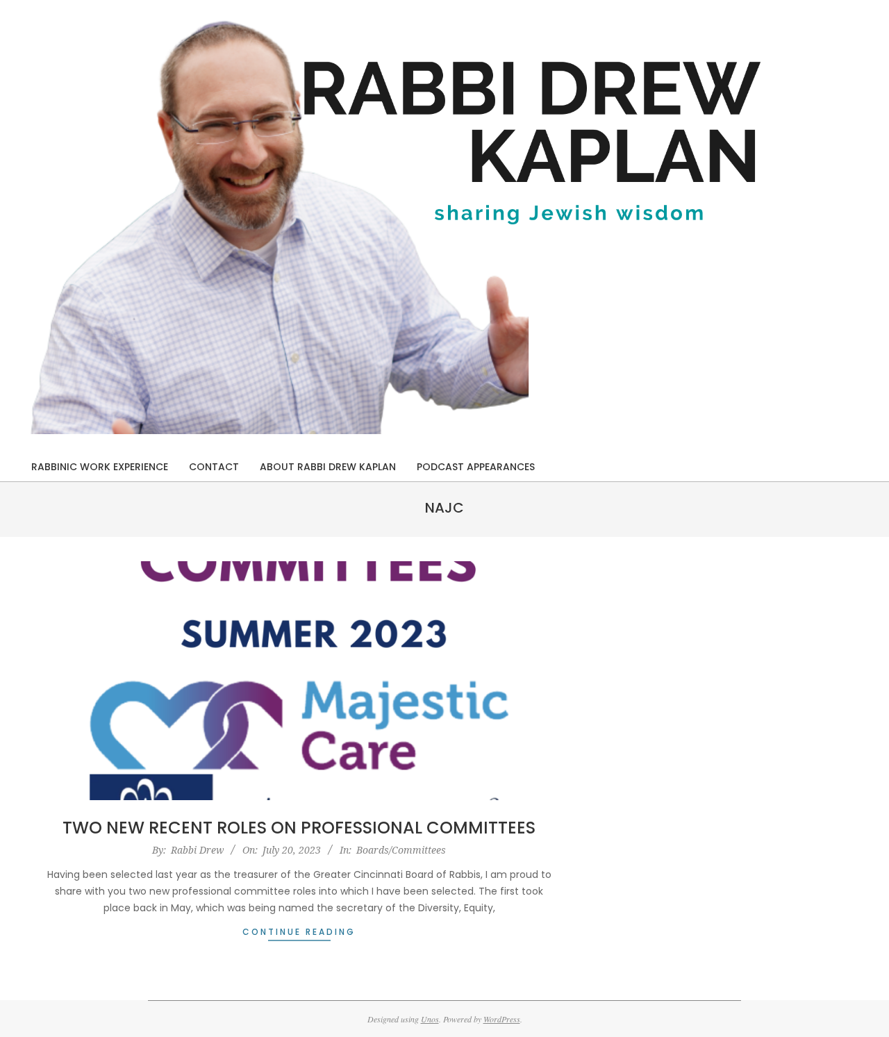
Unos (430, 1018)
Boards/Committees (401, 849)
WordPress (501, 1018)
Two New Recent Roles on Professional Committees (299, 827)
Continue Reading (299, 932)
